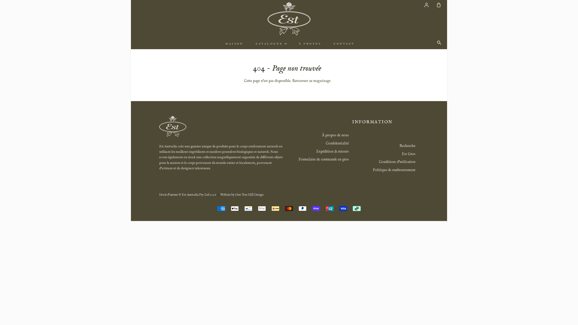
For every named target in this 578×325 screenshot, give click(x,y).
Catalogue (270, 43)
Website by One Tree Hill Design (241, 195)
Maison (234, 43)
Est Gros (408, 154)
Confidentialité (337, 143)
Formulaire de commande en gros (323, 159)
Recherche (407, 146)
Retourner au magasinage (311, 81)
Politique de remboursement (394, 170)
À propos (310, 43)
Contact (344, 43)
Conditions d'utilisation (397, 162)
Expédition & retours (332, 151)
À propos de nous (335, 135)
